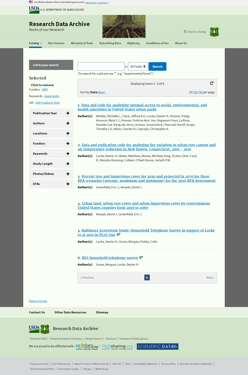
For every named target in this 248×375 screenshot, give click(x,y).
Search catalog (197, 31)
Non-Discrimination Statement (196, 363)
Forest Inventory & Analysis (66, 338)
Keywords (40, 153)
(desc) (101, 92)
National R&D (38, 338)
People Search (93, 338)
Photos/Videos (43, 174)
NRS (45, 89)
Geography (52, 96)
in (126, 66)
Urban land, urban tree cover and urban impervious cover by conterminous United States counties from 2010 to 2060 (144, 205)
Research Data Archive (59, 24)
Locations (40, 133)
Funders (39, 143)
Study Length (43, 163)
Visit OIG (116, 363)
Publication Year (45, 113)
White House (101, 369)
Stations (111, 338)
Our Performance (61, 363)
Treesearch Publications (133, 338)
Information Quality (68, 369)
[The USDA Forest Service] (214, 32)
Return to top (38, 301)
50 (200, 92)
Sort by (92, 92)
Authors (39, 123)
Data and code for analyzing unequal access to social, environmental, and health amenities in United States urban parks (142, 107)
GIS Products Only (48, 102)
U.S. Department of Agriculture (62, 9)
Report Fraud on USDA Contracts (91, 363)
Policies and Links (39, 363)
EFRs (36, 184)
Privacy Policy (168, 363)
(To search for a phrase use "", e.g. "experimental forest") (115, 73)
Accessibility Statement (146, 363)
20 (195, 92)
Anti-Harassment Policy (42, 369)
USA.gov (87, 369)
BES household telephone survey (110, 258)
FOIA (127, 363)
